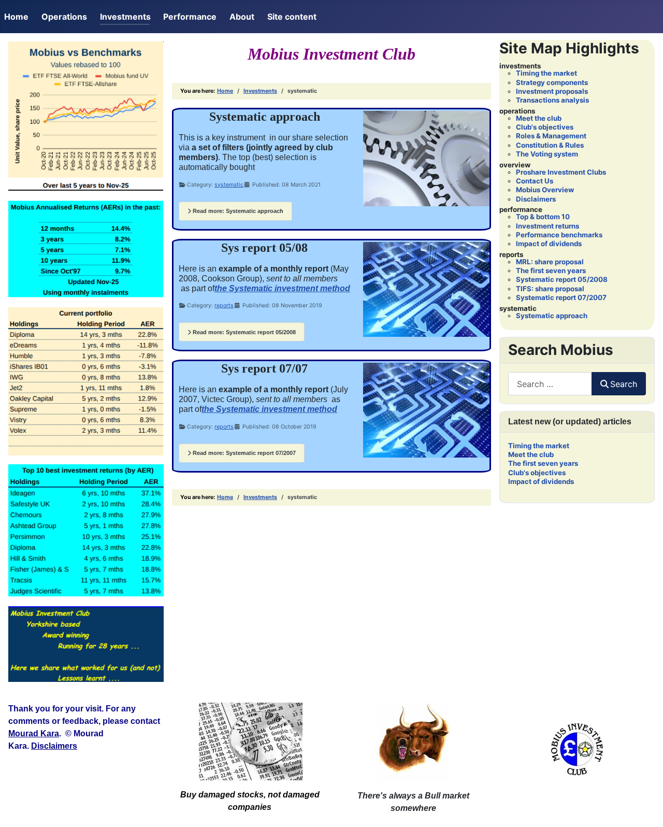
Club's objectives (544, 127)
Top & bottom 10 (543, 216)
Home (16, 16)
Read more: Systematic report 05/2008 (243, 332)
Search (623, 384)
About (241, 16)
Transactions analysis (552, 100)
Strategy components (552, 82)
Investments (125, 16)
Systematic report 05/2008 (562, 279)
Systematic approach (551, 315)
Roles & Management (551, 136)
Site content (291, 16)
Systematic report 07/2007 (561, 297)
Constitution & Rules (550, 145)
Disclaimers (536, 199)
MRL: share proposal (550, 262)
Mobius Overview (545, 190)
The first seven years (551, 270)
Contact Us (534, 181)
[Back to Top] (645, 808)
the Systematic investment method (282, 288)
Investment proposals (552, 91)
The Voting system (547, 154)
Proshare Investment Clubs (561, 172)
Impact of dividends (549, 243)
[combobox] (550, 383)
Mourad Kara (33, 733)
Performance (190, 16)
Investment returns (547, 226)
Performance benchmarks (559, 235)
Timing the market (546, 73)
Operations (64, 16)
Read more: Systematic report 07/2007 (243, 453)
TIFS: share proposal (550, 288)
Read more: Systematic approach (237, 211)
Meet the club (538, 118)
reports (224, 305)
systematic (228, 184)
